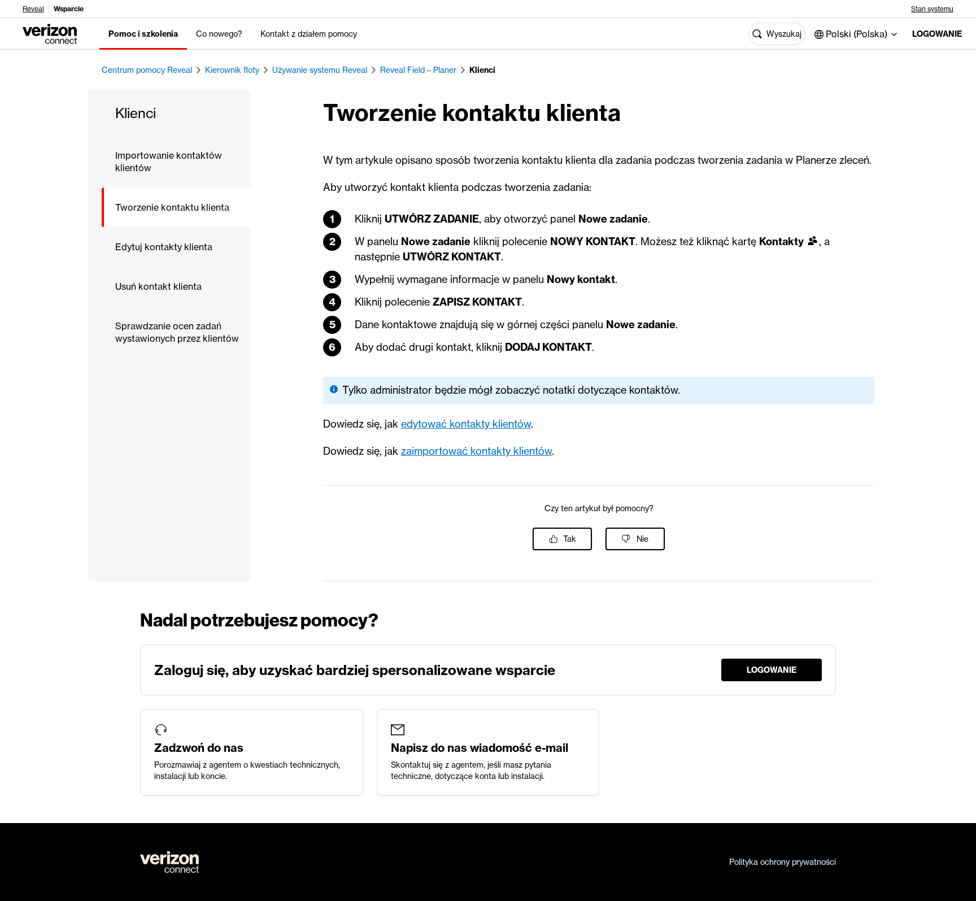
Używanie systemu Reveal (319, 70)
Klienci (482, 70)
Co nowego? (219, 34)
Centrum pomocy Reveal (147, 70)
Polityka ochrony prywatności (782, 862)
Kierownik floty (232, 70)
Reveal (33, 9)
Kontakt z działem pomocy (308, 34)
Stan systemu (932, 9)
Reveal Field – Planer (418, 70)
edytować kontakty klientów (466, 423)
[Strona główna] (49, 32)
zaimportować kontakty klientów (476, 451)
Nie (642, 539)
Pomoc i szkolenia (143, 34)
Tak (569, 539)
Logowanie (935, 34)
